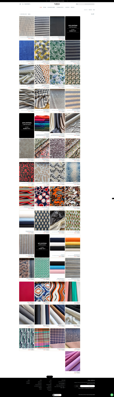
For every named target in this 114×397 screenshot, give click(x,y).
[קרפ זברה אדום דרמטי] (26, 172)
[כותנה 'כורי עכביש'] (26, 384)
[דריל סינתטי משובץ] (26, 361)
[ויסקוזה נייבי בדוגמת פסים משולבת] (72, 50)
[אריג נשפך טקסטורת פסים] (57, 314)
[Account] (22, 4)
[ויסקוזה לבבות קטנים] (57, 148)
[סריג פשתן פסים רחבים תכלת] (72, 99)
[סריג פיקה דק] (57, 244)
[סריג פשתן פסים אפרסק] (57, 99)
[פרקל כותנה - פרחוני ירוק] (57, 50)
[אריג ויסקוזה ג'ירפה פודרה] (42, 172)
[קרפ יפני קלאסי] (57, 123)
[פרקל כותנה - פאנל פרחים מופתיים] (42, 268)
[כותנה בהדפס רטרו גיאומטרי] (42, 75)
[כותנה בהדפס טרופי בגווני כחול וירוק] (57, 75)
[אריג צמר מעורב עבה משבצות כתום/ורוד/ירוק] (42, 338)
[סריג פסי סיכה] (72, 123)
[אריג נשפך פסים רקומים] (72, 314)
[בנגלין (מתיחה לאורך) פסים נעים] (72, 268)
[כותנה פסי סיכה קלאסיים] (57, 26)
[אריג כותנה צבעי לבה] (57, 291)
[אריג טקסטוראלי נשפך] (42, 314)
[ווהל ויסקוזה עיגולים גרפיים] (42, 196)
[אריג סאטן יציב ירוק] (72, 291)
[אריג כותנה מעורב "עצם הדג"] (57, 268)
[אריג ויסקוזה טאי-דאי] (42, 291)
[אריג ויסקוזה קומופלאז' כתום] (57, 196)
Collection (90, 9)
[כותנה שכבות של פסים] (42, 26)
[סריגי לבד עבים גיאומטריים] (57, 338)
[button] (67, 1)
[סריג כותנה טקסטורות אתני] (26, 99)
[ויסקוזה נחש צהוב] (57, 172)
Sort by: (29, 14)
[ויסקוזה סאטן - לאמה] (42, 361)
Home (94, 9)
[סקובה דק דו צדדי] (42, 123)
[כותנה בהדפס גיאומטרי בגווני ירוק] (72, 75)
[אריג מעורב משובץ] (42, 384)
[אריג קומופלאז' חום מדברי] (72, 196)
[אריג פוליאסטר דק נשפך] (26, 291)
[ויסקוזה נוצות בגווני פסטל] (42, 148)
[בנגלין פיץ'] (57, 384)
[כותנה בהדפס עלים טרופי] (42, 50)
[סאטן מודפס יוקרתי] (42, 220)
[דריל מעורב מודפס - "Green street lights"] (26, 338)
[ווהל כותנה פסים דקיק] (72, 244)
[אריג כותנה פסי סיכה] (72, 361)
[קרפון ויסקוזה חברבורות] (26, 148)
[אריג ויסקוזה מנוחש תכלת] (72, 172)
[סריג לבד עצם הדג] (72, 338)
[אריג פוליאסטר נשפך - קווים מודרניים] (26, 196)
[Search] (76, 4)
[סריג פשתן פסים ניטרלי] (42, 99)
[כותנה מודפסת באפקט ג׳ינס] (26, 50)
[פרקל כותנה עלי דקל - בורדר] (26, 268)
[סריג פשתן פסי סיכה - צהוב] (26, 75)
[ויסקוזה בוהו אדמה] (72, 220)
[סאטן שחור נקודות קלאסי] (57, 220)
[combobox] (85, 4)
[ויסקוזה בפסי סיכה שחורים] (26, 26)
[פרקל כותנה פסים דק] (26, 244)
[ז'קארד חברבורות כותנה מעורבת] (26, 220)
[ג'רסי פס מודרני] (26, 314)
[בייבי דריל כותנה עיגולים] (72, 384)
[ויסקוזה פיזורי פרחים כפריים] (72, 148)
